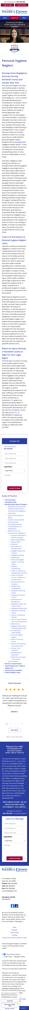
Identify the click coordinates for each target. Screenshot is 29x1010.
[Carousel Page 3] (14, 724)
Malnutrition (15, 624)
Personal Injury (10, 500)
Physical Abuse (13, 661)
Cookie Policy (7, 957)
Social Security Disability (13, 670)
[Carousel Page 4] (18, 724)
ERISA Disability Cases (12, 672)
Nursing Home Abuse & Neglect (16, 504)
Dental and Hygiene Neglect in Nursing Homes (17, 562)
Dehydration (15, 557)
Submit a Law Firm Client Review (14, 737)
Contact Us (14, 18)
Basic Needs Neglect (18, 540)
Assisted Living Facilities (16, 520)
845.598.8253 (10, 886)
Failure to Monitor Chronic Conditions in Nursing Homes (18, 577)
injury (13, 403)
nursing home (20, 142)
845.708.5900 (12, 883)
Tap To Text (21, 5)
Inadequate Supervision (19, 608)
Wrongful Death (10, 502)
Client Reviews (14, 683)
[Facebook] (12, 906)
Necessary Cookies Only (9, 1005)
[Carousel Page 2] (11, 724)
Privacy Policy (14, 932)
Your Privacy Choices (13, 954)
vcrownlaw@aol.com (9, 891)
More (24, 18)
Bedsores (14, 544)
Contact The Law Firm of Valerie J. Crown (14, 938)
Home (5, 18)
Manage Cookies (19, 957)
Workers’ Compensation (13, 664)
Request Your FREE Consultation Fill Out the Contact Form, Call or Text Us (14, 749)
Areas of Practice (9, 496)
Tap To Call (7, 5)
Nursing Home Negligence (17, 533)
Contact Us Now (14, 488)
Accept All (10, 1001)
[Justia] (16, 906)
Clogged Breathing (17, 555)
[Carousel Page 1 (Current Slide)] (7, 724)
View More (14, 730)
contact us (18, 415)
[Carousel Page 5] (22, 724)
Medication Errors (14, 531)
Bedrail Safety (15, 542)
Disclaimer (14, 930)
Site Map (14, 935)
